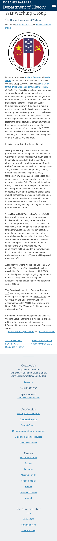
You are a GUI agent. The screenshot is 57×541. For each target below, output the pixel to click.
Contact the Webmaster (28, 398)
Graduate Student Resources (28, 437)
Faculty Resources (28, 443)
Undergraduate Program (28, 413)
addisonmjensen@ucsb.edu (21, 331)
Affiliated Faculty (28, 475)
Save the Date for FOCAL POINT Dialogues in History (14, 343)
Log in (28, 513)
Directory (28, 382)
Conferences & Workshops (30, 20)
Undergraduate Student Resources (28, 431)
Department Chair (28, 457)
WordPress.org (28, 530)
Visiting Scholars (28, 481)
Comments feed (28, 525)
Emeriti (28, 487)
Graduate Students (28, 492)
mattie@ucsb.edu (47, 331)
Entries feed (28, 519)
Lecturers (28, 469)
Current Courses (28, 425)
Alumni (28, 498)
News (13, 20)
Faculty (28, 463)
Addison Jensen (32, 77)
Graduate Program (28, 419)
